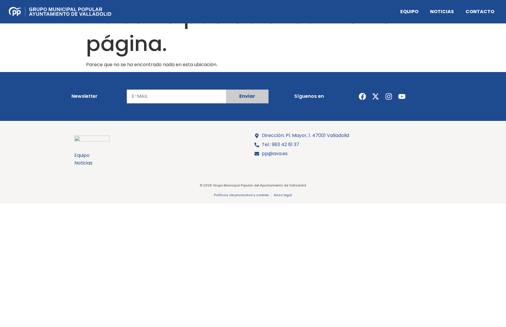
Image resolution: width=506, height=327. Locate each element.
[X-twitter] (375, 96)
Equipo (409, 11)
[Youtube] (402, 96)
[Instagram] (388, 96)
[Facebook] (362, 96)
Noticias (442, 11)
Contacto (480, 11)
